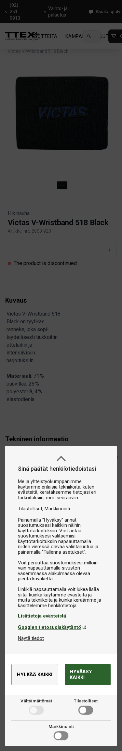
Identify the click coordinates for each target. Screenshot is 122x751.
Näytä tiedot (31, 638)
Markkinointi (61, 726)
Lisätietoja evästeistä (42, 616)
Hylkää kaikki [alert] (34, 674)
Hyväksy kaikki (81, 674)
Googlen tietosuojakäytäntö (49, 627)
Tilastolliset (86, 700)
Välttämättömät (36, 700)
